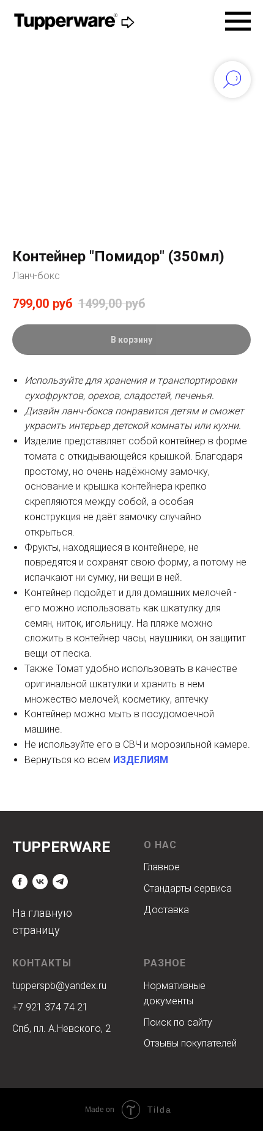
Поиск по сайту (178, 1022)
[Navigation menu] (238, 21)
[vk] (40, 881)
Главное (162, 867)
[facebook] (20, 881)
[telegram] (60, 881)
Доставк (163, 910)
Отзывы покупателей (190, 1043)
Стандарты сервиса (188, 888)
